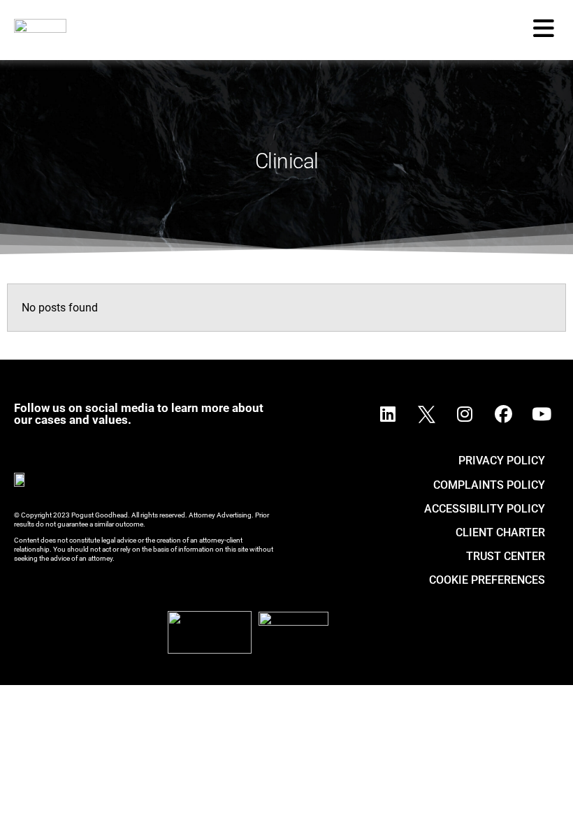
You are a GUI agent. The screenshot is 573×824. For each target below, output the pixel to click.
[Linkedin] (387, 414)
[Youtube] (541, 414)
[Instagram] (464, 414)
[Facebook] (503, 414)
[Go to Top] (544, 795)
